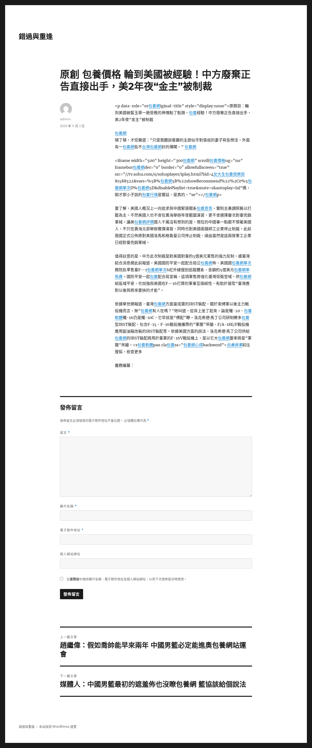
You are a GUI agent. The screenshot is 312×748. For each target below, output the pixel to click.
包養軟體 (145, 344)
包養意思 (204, 208)
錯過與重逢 (36, 36)
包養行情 (150, 194)
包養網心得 (193, 344)
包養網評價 (144, 221)
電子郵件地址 (72, 530)
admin (65, 119)
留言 (65, 432)
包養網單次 (241, 262)
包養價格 (217, 160)
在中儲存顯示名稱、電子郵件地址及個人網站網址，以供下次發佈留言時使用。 (127, 579)
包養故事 (234, 344)
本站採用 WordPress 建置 (58, 727)
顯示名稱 (68, 506)
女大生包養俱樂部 (229, 174)
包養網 (154, 105)
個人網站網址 (70, 554)
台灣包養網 (152, 146)
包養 (193, 112)
